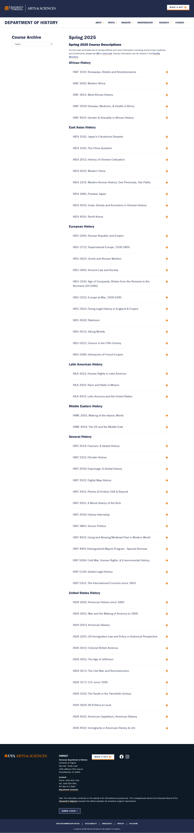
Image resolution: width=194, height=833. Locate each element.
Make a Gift (176, 7)
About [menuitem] (97, 23)
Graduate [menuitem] (125, 23)
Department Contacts (68, 789)
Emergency (107, 824)
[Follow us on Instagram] (127, 757)
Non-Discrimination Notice (68, 824)
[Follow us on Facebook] (121, 757)
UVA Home (133, 824)
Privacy (120, 824)
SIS (98, 53)
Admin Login (68, 811)
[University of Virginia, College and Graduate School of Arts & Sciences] (30, 9)
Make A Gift (101, 757)
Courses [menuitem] (179, 23)
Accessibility (91, 824)
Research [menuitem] (163, 23)
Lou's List (107, 53)
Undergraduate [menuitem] (144, 23)
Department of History (31, 22)
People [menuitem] (111, 23)
